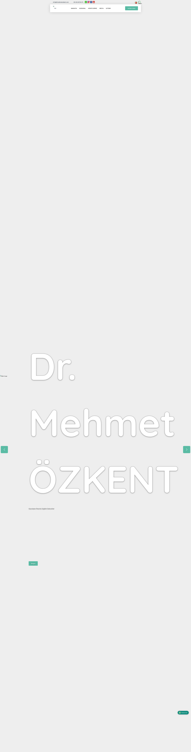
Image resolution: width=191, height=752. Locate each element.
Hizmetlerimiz (92, 8)
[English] (139, 2)
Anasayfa (74, 8)
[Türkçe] (136, 2)
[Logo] (54, 8)
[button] (186, 449)
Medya (101, 8)
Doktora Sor (184, 712)
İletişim (108, 8)
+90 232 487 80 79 (78, 2)
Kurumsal (82, 8)
